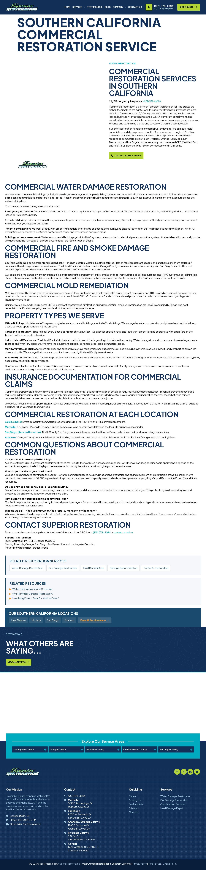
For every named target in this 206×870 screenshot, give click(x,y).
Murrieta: (10, 427)
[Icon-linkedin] (190, 772)
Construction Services (172, 804)
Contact (133, 812)
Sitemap (133, 808)
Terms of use (154, 863)
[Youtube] (197, 772)
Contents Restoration (156, 568)
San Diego (53, 620)
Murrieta (36, 620)
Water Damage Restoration (27, 568)
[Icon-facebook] (177, 772)
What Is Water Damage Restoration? (32, 593)
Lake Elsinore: (13, 421)
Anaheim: (11, 437)
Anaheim (69, 620)
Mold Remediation (93, 568)
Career (133, 796)
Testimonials (95, 7)
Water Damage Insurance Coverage (32, 589)
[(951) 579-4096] (149, 7)
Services (77, 7)
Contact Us (135, 7)
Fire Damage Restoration (63, 568)
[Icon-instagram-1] (184, 772)
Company (118, 7)
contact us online (123, 532)
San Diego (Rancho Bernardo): (23, 432)
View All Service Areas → (94, 620)
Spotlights (135, 800)
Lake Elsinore (18, 620)
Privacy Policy (140, 863)
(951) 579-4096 (164, 6)
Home (67, 7)
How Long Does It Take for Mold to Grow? (35, 598)
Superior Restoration (69, 863)
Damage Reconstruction (123, 568)
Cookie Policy (170, 863)
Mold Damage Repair (171, 808)
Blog (108, 7)
